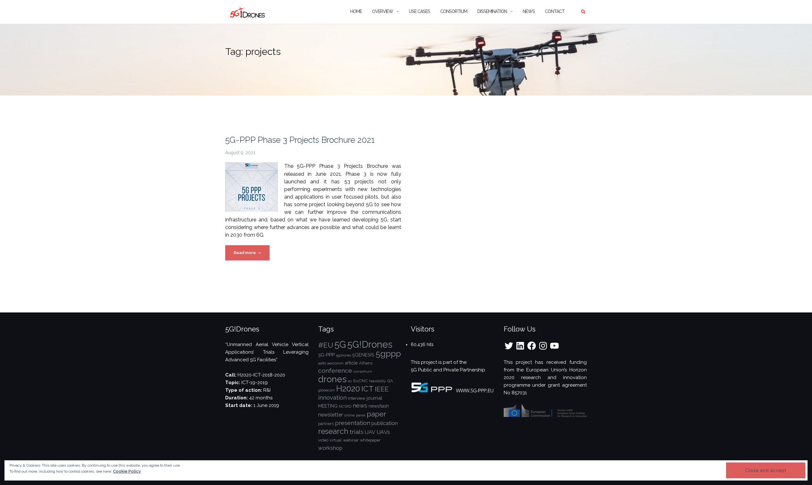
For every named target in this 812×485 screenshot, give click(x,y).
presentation (352, 422)
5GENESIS (363, 354)
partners (326, 423)
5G (340, 344)
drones (332, 379)
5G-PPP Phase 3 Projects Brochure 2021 (300, 140)
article (351, 362)
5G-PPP (326, 355)
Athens (365, 363)
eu (350, 381)
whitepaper (370, 440)
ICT (367, 388)
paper (376, 414)
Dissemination (492, 11)
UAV (370, 432)
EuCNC (360, 380)
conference (335, 370)
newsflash (379, 406)
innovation (332, 397)
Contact (555, 11)
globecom (326, 390)
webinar (351, 439)
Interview (356, 398)
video (323, 440)
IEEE (382, 389)
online (349, 415)
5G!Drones (369, 344)
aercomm (335, 363)
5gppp (388, 353)
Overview (382, 11)
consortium (362, 371)
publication (384, 423)
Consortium (453, 11)
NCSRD (345, 406)
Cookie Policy (127, 471)
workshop (330, 448)
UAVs (383, 432)
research (333, 431)
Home (356, 11)
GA (390, 380)
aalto (322, 363)
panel (360, 415)
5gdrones (343, 355)
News (529, 11)
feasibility (377, 381)
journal (374, 398)
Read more (252, 255)
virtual (336, 440)
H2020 (348, 388)
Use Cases (419, 11)
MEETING (327, 406)
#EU (325, 345)
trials (356, 432)
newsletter (330, 415)
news (360, 405)
